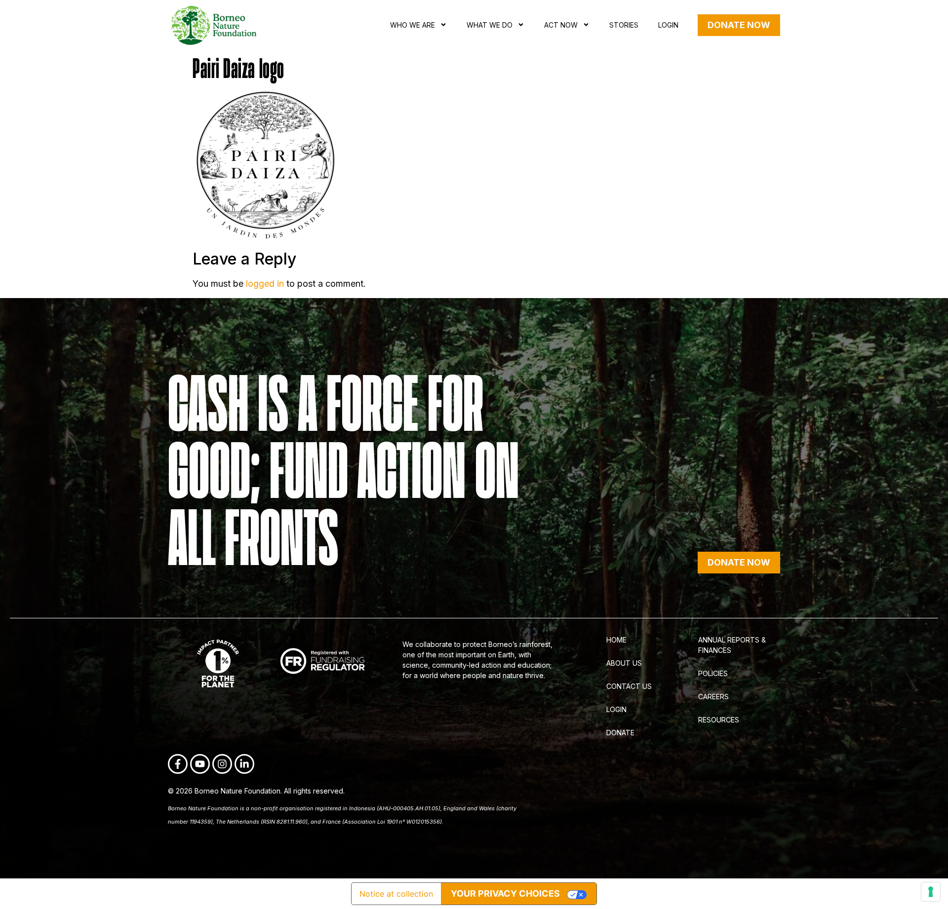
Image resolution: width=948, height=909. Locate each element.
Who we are (412, 25)
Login (668, 25)
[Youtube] (200, 764)
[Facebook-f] (178, 764)
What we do (490, 25)
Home (616, 640)
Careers (713, 696)
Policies (713, 673)
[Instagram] (222, 764)
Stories (623, 25)
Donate (620, 732)
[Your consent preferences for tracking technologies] (930, 891)
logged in (265, 283)
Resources (718, 720)
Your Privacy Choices (505, 893)
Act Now (561, 25)
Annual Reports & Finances (732, 645)
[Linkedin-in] (244, 764)
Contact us (629, 686)
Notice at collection (396, 894)
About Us (624, 663)
